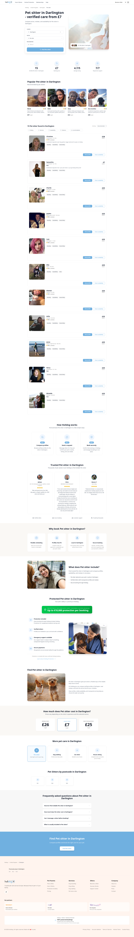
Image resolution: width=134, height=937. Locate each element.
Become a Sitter (118, 2)
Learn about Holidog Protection (45, 659)
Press (112, 888)
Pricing (49, 891)
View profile (87, 154)
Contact (113, 891)
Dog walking (72, 888)
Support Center (94, 888)
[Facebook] (6, 892)
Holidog (27, 7)
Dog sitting (72, 886)
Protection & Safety (52, 888)
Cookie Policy (126, 929)
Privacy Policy (86, 929)
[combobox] (46, 32)
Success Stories (94, 886)
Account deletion (96, 929)
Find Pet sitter (46, 49)
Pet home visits (73, 891)
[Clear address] (60, 32)
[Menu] (127, 2)
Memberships (40, 2)
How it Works (18, 2)
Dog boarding (72, 883)
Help (47, 2)
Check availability (99, 154)
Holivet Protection (29, 2)
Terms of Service (107, 929)
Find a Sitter (50, 883)
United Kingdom (34, 7)
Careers (113, 886)
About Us (113, 883)
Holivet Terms (117, 929)
